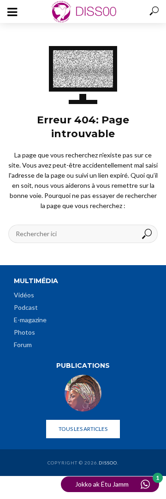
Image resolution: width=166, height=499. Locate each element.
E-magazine (30, 320)
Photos (24, 332)
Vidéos (24, 295)
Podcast (26, 307)
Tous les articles (83, 428)
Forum (23, 344)
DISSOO (108, 462)
